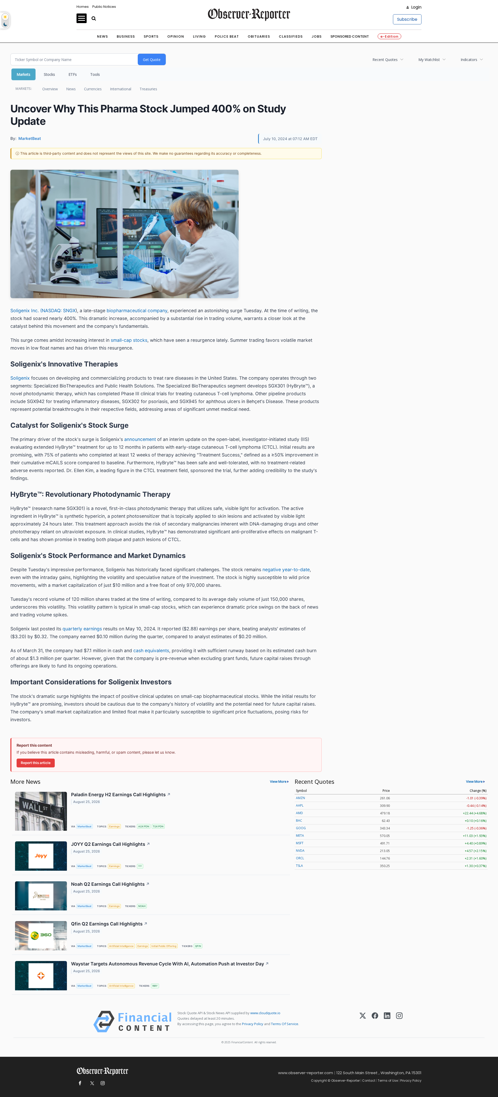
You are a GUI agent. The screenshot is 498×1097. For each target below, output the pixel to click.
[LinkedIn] (387, 1021)
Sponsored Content (349, 36)
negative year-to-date (286, 569)
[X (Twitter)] (362, 1021)
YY (140, 866)
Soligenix (20, 378)
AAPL (299, 805)
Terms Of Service (284, 1023)
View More (278, 781)
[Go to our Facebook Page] (80, 1083)
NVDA (300, 850)
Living (199, 36)
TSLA (299, 865)
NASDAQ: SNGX (58, 310)
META (300, 835)
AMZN (300, 798)
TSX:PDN (158, 826)
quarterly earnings (82, 628)
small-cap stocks (129, 340)
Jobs (317, 36)
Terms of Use (388, 1080)
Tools (95, 74)
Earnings (114, 826)
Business (126, 36)
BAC (299, 820)
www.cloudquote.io (265, 1013)
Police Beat (227, 36)
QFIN (198, 946)
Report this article (36, 763)
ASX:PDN (143, 826)
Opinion (175, 36)
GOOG (301, 828)
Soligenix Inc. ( (26, 310)
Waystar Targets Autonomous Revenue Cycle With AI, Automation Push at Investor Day (170, 963)
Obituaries (259, 36)
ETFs (72, 74)
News (102, 36)
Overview (50, 88)
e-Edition (389, 36)
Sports (151, 36)
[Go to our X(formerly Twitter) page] (91, 1083)
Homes (83, 6)
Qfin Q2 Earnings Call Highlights (109, 923)
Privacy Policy (252, 1023)
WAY (155, 985)
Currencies (93, 88)
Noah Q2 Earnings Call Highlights (110, 884)
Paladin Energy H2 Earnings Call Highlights (121, 794)
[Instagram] (399, 1021)
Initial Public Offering (163, 946)
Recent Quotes (385, 59)
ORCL (300, 858)
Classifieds (291, 36)
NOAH (142, 906)
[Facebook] (375, 1021)
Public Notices (104, 6)
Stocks (49, 74)
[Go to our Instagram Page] (102, 1083)
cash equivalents (151, 650)
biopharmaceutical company (137, 310)
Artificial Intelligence (121, 946)
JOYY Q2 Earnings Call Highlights (110, 844)
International (120, 88)
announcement (140, 439)
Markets (23, 74)
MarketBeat (85, 826)
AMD (299, 813)
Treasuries (148, 88)
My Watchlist (429, 59)
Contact (368, 1080)
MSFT (299, 843)
